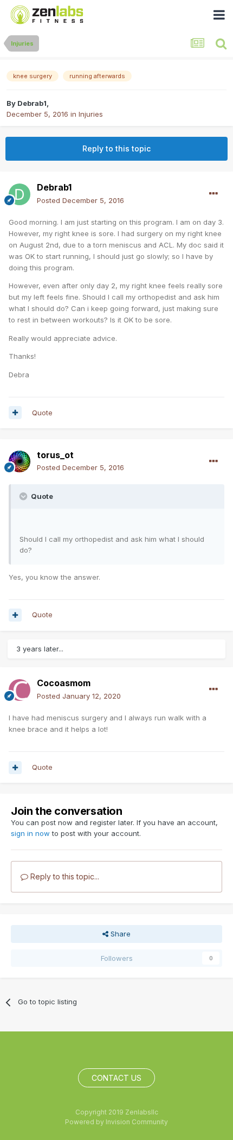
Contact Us (116, 1077)
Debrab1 (32, 103)
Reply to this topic (116, 148)
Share (119, 933)
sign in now (30, 833)
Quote (42, 412)
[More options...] (213, 193)
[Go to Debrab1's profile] (19, 194)
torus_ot (55, 454)
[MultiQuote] (15, 412)
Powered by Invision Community (116, 1122)
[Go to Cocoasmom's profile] (19, 690)
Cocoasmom (63, 682)
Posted (80, 200)
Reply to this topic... (63, 876)
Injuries (91, 114)
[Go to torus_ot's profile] (19, 461)
